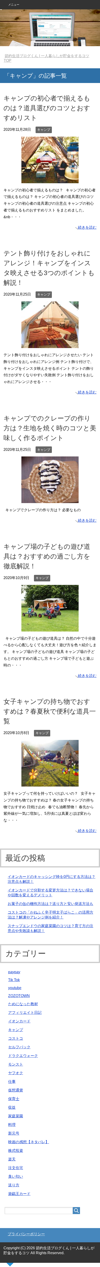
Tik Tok (14, 980)
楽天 (12, 1159)
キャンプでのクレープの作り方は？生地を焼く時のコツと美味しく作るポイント (49, 428)
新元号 (13, 1133)
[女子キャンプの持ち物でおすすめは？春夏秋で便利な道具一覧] (50, 783)
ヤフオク (15, 1073)
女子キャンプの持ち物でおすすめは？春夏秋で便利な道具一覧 (49, 711)
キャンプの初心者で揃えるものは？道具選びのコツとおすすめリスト (46, 108)
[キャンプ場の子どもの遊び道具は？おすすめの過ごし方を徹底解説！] (50, 628)
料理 (12, 1125)
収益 (12, 1107)
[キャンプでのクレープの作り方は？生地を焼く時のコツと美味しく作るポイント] (50, 500)
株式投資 (15, 1151)
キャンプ (43, 129)
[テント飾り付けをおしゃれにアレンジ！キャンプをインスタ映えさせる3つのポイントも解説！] (50, 344)
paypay (14, 972)
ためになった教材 (23, 1004)
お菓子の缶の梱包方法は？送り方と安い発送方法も (50, 904)
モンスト (15, 1064)
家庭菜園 (15, 1116)
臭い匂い (15, 1176)
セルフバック (19, 1047)
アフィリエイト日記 (25, 1013)
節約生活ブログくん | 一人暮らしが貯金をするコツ (50, 27)
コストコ (15, 1038)
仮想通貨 (15, 1090)
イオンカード (19, 1021)
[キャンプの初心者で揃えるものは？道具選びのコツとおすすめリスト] (50, 180)
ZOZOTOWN (19, 996)
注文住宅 (15, 1168)
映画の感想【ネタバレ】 (28, 1142)
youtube (14, 988)
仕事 (12, 1082)
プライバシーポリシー (26, 1234)
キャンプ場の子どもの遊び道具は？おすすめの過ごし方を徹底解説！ (46, 556)
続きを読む (87, 227)
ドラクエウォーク (23, 1056)
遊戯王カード (19, 1194)
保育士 (13, 1099)
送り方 (13, 1185)
